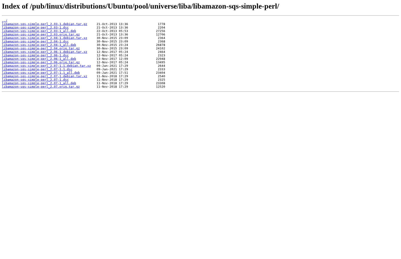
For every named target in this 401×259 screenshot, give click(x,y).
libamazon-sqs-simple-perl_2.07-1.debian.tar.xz (44, 76)
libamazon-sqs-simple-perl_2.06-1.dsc (35, 55)
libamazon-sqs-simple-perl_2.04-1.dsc (35, 41)
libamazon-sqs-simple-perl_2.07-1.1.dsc (37, 69)
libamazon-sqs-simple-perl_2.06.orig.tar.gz (41, 62)
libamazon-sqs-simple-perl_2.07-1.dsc (35, 79)
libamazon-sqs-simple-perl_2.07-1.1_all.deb (41, 72)
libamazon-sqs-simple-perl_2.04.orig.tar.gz (41, 48)
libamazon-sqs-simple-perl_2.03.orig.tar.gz (41, 34)
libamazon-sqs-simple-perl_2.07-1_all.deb (39, 83)
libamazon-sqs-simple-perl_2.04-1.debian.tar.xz (44, 38)
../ (4, 20)
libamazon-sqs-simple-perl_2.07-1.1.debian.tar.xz (46, 65)
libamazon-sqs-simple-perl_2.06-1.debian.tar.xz (44, 52)
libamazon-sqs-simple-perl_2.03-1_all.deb (39, 31)
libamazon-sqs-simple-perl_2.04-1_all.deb (39, 45)
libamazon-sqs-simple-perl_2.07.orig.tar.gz (41, 86)
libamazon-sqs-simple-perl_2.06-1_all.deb (39, 59)
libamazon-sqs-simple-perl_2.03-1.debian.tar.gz (44, 24)
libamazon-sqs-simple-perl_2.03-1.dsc (35, 27)
